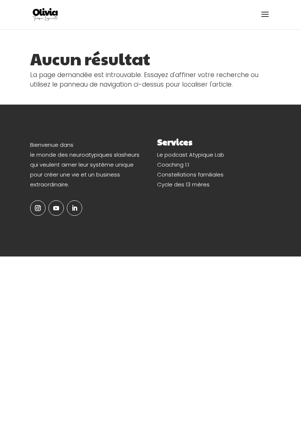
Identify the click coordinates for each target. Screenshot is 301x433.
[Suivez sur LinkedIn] (74, 208)
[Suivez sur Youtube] (56, 208)
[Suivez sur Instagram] (38, 208)
